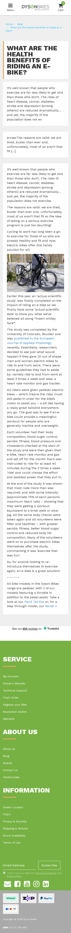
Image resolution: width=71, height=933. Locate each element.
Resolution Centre (15, 711)
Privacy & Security (15, 821)
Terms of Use (12, 842)
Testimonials (11, 777)
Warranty (9, 718)
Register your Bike (15, 704)
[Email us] (7, 883)
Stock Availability (14, 835)
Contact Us (10, 770)
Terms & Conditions (46, 873)
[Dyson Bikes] (35, 7)
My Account (11, 676)
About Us (9, 748)
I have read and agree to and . (34, 875)
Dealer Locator (13, 807)
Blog (6, 755)
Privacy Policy (14, 876)
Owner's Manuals (14, 683)
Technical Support (15, 690)
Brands (7, 763)
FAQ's (6, 814)
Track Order (11, 697)
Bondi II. (51, 606)
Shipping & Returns (15, 828)
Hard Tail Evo (34, 602)
